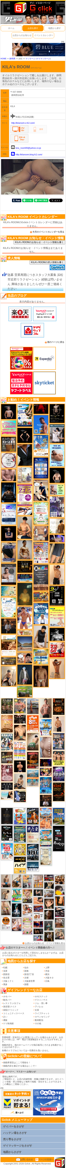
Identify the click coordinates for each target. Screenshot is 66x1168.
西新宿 (6, 974)
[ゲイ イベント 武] (45, 800)
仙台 (26, 967)
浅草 (5, 971)
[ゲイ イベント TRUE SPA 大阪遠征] (57, 489)
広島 (47, 981)
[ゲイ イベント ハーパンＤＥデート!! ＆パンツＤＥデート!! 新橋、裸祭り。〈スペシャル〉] (38, 881)
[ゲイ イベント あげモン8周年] (33, 723)
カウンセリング (42, 1017)
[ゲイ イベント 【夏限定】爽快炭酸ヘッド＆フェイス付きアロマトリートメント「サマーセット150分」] (9, 591)
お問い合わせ (26, 1159)
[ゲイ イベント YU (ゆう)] (9, 411)
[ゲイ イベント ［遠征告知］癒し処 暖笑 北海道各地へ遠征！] (25, 527)
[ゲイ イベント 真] (49, 914)
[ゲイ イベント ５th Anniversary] (9, 514)
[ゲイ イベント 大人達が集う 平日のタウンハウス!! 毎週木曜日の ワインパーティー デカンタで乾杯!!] (25, 495)
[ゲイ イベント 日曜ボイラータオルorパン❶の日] (60, 879)
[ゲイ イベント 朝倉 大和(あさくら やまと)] (9, 475)
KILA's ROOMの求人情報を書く (47, 262)
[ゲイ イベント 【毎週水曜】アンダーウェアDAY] (38, 908)
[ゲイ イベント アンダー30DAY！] (7, 723)
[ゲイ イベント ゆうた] (9, 676)
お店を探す (33, 28)
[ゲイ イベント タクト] (45, 708)
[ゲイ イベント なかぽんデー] (25, 594)
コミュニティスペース (13, 1013)
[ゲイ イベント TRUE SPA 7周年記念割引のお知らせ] (57, 455)
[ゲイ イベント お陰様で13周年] (25, 691)
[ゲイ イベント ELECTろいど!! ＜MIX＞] (45, 785)
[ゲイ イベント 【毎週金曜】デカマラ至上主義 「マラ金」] (45, 771)
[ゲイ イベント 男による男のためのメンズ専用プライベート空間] (41, 468)
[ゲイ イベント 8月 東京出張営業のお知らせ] (41, 424)
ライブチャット (42, 1013)
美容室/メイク (9, 1006)
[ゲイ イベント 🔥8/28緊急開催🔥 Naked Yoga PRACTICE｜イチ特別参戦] (58, 791)
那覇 (26, 984)
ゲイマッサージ (43, 59)
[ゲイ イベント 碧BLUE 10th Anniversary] (9, 492)
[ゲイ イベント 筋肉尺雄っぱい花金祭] (58, 758)
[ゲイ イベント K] (25, 549)
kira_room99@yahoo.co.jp (28, 148)
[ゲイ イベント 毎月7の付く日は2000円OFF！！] (25, 632)
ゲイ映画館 (8, 1023)
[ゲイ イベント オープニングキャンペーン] (25, 566)
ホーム (11, 28)
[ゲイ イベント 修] (9, 626)
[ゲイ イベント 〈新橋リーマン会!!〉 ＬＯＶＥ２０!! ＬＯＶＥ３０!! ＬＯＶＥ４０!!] (58, 741)
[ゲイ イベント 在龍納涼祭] (7, 742)
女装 (37, 1010)
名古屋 (6, 977)
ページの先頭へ (46, 1159)
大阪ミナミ (8, 981)
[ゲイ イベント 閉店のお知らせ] (33, 834)
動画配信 (39, 1020)
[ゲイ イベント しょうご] (57, 668)
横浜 (47, 974)
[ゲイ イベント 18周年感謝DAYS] (33, 866)
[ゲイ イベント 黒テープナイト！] (60, 912)
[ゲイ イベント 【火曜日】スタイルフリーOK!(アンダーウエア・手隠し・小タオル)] (60, 922)
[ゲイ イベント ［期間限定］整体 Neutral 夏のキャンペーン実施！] (41, 636)
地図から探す (54, 28)
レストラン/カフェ (12, 1003)
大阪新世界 (29, 981)
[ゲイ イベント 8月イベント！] (25, 577)
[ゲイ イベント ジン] (41, 533)
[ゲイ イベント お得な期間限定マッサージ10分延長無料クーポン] (25, 658)
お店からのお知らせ (22, 35)
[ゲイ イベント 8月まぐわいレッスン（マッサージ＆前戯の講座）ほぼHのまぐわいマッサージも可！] (49, 893)
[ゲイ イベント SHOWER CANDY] (58, 774)
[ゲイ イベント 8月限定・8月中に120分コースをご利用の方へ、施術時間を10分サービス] (9, 607)
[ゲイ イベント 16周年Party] (45, 727)
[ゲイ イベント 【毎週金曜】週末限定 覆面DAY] (45, 762)
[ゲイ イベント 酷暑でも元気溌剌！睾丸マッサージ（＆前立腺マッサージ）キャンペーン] (9, 645)
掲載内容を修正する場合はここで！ (20, 1066)
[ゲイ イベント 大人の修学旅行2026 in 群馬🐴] (45, 818)
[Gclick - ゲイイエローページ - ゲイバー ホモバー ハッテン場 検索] (33, 7)
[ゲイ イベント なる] (60, 934)
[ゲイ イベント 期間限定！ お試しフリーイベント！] (9, 661)
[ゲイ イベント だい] (41, 676)
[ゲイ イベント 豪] (49, 936)
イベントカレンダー (43, 35)
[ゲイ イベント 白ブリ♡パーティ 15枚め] (27, 910)
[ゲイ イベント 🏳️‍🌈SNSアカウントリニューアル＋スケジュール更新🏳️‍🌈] (57, 526)
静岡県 (12, 59)
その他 (38, 1023)
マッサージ (30, 59)
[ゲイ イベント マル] (6, 881)
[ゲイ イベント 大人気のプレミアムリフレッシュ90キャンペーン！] (57, 538)
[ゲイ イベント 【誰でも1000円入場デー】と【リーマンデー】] (41, 596)
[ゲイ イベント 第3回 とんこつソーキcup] (45, 838)
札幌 (5, 967)
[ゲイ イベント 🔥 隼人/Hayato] (49, 885)
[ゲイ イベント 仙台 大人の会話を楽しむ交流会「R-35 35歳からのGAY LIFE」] (6, 923)
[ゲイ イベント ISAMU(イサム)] (57, 475)
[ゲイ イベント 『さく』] (25, 674)
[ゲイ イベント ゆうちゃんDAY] (41, 613)
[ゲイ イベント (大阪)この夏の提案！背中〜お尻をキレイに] (57, 433)
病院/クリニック (10, 1010)
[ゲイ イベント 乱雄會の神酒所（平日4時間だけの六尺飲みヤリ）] (57, 506)
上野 (47, 967)
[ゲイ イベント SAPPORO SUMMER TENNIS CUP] (33, 852)
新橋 (26, 971)
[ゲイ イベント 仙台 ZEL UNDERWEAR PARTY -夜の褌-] (27, 881)
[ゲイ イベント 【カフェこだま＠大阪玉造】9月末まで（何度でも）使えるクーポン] (41, 445)
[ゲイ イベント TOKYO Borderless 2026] (41, 552)
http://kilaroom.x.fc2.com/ (23, 123)
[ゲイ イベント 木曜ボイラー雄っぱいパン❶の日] (25, 617)
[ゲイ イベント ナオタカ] (49, 903)
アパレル (39, 1006)
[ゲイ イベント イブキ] (6, 908)
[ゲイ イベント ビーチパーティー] (58, 816)
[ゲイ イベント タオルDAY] (7, 786)
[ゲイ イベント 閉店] (7, 816)
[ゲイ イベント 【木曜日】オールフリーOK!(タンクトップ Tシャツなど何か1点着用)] (9, 444)
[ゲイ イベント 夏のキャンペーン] (41, 513)
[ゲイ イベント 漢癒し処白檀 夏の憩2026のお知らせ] (25, 475)
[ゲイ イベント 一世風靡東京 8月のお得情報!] (9, 552)
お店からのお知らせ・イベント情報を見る (45, 943)
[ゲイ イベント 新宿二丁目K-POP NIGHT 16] (33, 778)
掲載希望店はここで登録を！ (17, 1062)
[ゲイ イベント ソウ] (49, 925)
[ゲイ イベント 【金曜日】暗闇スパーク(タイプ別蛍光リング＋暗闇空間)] (7, 757)
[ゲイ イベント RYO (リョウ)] (20, 766)
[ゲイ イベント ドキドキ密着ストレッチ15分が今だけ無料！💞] (57, 413)
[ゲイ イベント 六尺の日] (38, 931)
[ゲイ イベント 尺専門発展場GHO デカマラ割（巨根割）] (57, 649)
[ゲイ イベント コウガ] (33, 742)
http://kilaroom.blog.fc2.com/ (29, 154)
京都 (26, 977)
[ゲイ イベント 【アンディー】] (38, 900)
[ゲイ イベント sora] (20, 732)
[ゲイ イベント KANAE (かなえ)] (25, 435)
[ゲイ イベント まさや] (16, 881)
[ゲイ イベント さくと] (20, 781)
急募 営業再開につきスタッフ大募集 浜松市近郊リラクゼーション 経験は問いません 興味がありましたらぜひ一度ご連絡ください (35, 281)
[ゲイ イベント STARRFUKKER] (16, 910)
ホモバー (7, 996)
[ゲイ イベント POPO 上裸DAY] (16, 895)
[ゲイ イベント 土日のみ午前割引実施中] (7, 795)
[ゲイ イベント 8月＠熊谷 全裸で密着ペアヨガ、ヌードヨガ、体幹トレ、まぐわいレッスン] (25, 643)
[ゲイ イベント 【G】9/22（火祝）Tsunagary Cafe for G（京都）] (38, 938)
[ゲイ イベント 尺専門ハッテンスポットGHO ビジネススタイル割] (20, 796)
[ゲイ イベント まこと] (6, 894)
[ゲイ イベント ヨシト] (60, 890)
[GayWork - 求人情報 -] (57, 267)
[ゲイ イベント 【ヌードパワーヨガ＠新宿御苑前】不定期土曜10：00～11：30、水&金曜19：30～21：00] (33, 706)
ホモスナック (41, 996)
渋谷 (47, 971)
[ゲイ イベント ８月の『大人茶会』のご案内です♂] (7, 706)
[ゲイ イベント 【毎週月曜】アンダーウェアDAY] (38, 924)
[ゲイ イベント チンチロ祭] (20, 750)
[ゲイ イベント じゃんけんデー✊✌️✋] (57, 616)
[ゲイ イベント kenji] (25, 455)
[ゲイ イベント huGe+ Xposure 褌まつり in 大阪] (27, 896)
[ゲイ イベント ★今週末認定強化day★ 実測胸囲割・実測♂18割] (33, 760)
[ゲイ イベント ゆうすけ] (57, 574)
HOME (3, 59)
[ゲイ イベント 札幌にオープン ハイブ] (20, 865)
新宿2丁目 (29, 974)
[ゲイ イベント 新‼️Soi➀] (20, 706)
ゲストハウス (41, 1000)
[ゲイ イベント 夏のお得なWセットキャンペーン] (41, 656)
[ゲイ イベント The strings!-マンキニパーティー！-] (38, 916)
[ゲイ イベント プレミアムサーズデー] (9, 460)
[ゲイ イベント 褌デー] (7, 773)
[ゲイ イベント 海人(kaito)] (45, 747)
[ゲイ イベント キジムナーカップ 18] (20, 834)
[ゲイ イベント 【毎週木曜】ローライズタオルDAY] (41, 409)
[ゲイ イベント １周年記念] (57, 553)
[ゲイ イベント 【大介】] (38, 892)
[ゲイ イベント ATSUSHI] (25, 511)
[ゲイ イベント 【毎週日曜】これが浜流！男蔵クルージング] (49, 878)
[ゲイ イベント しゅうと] (58, 724)
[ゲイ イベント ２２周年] (20, 816)
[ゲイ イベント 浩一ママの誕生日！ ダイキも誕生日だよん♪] (27, 925)
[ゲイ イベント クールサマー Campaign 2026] (25, 415)
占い (5, 1017)
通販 (5, 1020)
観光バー (7, 1000)
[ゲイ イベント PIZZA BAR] (58, 706)
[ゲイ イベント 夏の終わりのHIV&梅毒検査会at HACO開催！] (7, 851)
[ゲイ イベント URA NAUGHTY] (41, 577)
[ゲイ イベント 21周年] (33, 816)
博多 (5, 984)
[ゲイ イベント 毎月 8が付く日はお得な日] (20, 719)
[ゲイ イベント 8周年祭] (20, 849)
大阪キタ (49, 977)
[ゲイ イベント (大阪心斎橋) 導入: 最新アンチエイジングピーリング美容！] (9, 574)
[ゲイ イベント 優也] (60, 901)
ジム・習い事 (41, 1003)
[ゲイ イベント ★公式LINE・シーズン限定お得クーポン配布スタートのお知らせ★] (9, 428)
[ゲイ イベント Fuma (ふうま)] (9, 533)
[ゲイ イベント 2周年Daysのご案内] (57, 595)
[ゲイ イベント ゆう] (16, 924)
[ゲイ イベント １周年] (7, 833)
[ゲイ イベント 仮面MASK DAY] (57, 634)
